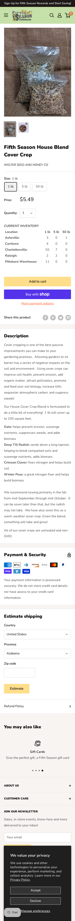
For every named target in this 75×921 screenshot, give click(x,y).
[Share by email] (68, 318)
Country (9, 625)
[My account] (60, 15)
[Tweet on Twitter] (60, 318)
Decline (35, 901)
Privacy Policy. (20, 880)
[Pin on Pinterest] (53, 318)
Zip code (10, 663)
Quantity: (10, 213)
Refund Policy (14, 706)
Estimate (16, 688)
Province (10, 644)
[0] (67, 15)
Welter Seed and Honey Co (26, 165)
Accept (36, 890)
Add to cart (37, 281)
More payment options (37, 303)
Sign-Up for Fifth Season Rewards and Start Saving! (37, 3)
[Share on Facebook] (45, 318)
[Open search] (52, 15)
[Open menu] (6, 15)
